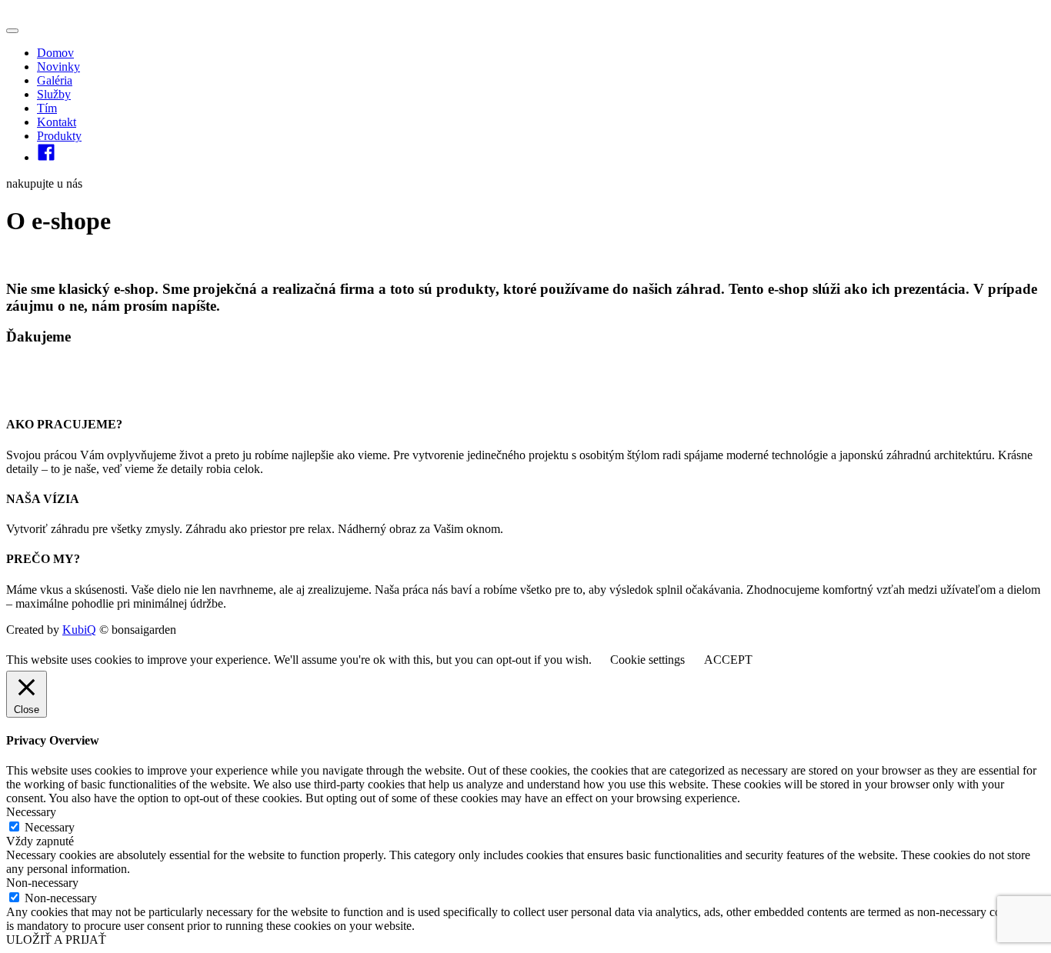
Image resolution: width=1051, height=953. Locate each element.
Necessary (50, 827)
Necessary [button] (31, 811)
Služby (54, 94)
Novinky (58, 66)
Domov (55, 52)
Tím (47, 108)
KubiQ (79, 629)
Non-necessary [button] (42, 882)
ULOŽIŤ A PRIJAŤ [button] (56, 939)
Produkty (59, 135)
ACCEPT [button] (728, 659)
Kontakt (56, 121)
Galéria (54, 80)
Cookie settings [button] (647, 659)
